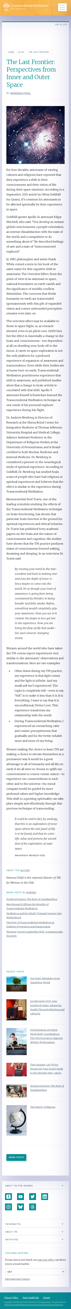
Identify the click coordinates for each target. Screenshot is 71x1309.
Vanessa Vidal (20, 93)
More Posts (16, 1157)
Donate (46, 1297)
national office (46, 1259)
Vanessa (31, 892)
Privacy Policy (11, 1297)
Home (11, 52)
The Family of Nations (42, 1107)
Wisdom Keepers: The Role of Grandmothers (31, 899)
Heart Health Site (31, 1297)
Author (25, 870)
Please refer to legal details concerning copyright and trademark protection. (33, 1305)
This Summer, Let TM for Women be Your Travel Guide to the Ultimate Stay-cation (46, 1068)
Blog (21, 52)
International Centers (17, 1279)
